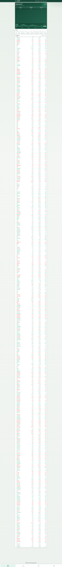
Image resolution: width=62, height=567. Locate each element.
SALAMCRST (18, 450)
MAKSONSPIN (18, 306)
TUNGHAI (18, 520)
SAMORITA (18, 454)
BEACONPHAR (19, 115)
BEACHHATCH (18, 114)
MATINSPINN (18, 310)
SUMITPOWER (18, 501)
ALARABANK (18, 65)
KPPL (17, 292)
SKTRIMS (18, 480)
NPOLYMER (18, 359)
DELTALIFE (18, 161)
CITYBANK (18, 143)
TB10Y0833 (18, 508)
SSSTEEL (18, 495)
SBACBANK (18, 458)
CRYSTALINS (18, 153)
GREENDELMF (18, 231)
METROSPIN (18, 322)
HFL (17, 239)
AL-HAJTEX (18, 64)
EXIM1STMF (18, 198)
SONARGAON (18, 487)
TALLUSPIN (18, 505)
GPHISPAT (18, 227)
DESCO (18, 164)
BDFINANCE (18, 107)
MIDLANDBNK (18, 326)
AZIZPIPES (18, 93)
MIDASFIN (18, 325)
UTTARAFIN (18, 534)
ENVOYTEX (18, 193)
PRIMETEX (18, 409)
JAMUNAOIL (18, 276)
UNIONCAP (18, 524)
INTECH (18, 264)
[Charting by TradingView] (17, 26)
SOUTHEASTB (18, 488)
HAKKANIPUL (18, 235)
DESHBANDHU (19, 165)
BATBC (17, 99)
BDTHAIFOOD (18, 111)
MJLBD (18, 331)
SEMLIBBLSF (18, 462)
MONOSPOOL (18, 338)
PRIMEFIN (18, 405)
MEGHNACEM (18, 314)
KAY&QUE (18, 284)
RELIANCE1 (18, 429)
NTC (17, 363)
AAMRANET (18, 40)
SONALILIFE (18, 483)
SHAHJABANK (18, 463)
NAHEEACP (18, 342)
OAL (17, 367)
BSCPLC (18, 131)
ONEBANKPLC (19, 371)
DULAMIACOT (18, 176)
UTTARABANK (18, 533)
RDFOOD (18, 425)
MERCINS (18, 321)
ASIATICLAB (18, 90)
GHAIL (17, 219)
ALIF (17, 66)
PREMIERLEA (18, 401)
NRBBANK (18, 360)
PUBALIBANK (18, 414)
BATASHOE (18, 98)
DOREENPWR (18, 172)
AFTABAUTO (18, 57)
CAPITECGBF (18, 136)
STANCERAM (18, 496)
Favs (45, 35)
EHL (17, 189)
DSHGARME (18, 173)
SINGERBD (18, 476)
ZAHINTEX (18, 545)
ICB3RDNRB (18, 247)
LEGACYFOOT (18, 296)
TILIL (17, 513)
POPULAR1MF (18, 392)
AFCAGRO (18, 56)
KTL (17, 293)
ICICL (17, 255)
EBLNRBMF (18, 185)
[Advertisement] (31, 16)
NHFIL (17, 354)
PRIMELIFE (18, 408)
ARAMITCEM (18, 85)
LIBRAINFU (18, 298)
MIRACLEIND (18, 327)
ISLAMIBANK (18, 268)
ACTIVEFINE (18, 52)
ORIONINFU (18, 372)
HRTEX (17, 240)
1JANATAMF (18, 37)
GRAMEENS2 (18, 230)
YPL (17, 542)
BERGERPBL (18, 118)
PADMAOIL (18, 376)
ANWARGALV (18, 74)
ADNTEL (18, 53)
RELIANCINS (18, 430)
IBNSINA (18, 243)
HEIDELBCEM (18, 238)
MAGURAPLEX (19, 305)
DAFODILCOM (18, 157)
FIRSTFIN (18, 209)
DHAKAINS (18, 169)
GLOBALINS (18, 223)
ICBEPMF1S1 (18, 251)
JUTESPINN (18, 281)
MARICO (18, 309)
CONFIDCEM (18, 148)
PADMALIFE (18, 375)
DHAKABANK (18, 168)
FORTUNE (18, 210)
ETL (17, 197)
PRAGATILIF (18, 397)
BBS (17, 102)
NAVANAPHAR (18, 346)
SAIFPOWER (18, 446)
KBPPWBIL (18, 285)
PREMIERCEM (18, 400)
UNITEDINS (18, 529)
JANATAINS (18, 277)
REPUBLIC (18, 434)
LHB (17, 297)
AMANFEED (18, 69)
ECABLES (18, 186)
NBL (17, 347)
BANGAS (18, 94)
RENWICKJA (18, 433)
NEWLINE (18, 351)
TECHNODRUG (19, 512)
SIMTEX (18, 475)
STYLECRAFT (18, 500)
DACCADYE (18, 156)
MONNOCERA (18, 335)
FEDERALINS (18, 205)
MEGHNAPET (18, 318)
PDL (17, 379)
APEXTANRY (18, 81)
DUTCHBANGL (19, 177)
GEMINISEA (18, 215)
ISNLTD (18, 272)
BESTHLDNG (18, 119)
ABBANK (18, 44)
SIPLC (17, 479)
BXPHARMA (18, 135)
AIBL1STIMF (18, 61)
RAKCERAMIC (18, 422)
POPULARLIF (18, 393)
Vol (40, 36)
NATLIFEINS (18, 343)
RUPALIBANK (18, 441)
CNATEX (18, 147)
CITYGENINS (18, 144)
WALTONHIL (18, 538)
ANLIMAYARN (18, 73)
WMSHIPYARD (18, 541)
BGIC (17, 122)
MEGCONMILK (19, 313)
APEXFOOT (18, 78)
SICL (17, 471)
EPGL (17, 194)
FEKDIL (18, 206)
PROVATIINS (18, 412)
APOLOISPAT (18, 82)
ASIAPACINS (18, 89)
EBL (17, 182)
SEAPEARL (18, 459)
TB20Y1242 (18, 509)
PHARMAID (18, 384)
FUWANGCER (18, 211)
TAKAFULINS (18, 504)
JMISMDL (18, 280)
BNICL (17, 124)
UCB (17, 521)
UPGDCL (18, 530)
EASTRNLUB (18, 181)
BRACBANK (18, 128)
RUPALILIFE (18, 443)
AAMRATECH (18, 41)
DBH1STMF (18, 160)
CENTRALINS (18, 140)
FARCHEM (18, 201)
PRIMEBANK (18, 404)
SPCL (17, 491)
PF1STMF (18, 383)
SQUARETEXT (18, 492)
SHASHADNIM (18, 466)
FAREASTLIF (18, 202)
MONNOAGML (18, 334)
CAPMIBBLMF (18, 139)
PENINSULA (18, 380)
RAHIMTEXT (18, 421)
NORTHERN (18, 356)
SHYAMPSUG (18, 470)
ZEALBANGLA (18, 546)
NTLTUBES (18, 364)
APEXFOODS (18, 77)
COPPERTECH (18, 151)
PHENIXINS (18, 385)
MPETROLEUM (19, 339)
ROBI (17, 437)
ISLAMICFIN (18, 269)
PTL (17, 413)
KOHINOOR (18, 289)
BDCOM (18, 106)
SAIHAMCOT (18, 447)
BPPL (17, 127)
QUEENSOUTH (19, 418)
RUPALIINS (18, 442)
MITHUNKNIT (18, 330)
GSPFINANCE (18, 234)
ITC (17, 273)
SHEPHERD (18, 467)
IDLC (17, 256)
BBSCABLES (18, 103)
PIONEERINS (18, 389)
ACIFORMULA (18, 48)
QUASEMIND (18, 417)
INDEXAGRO (18, 263)
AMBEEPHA (18, 70)
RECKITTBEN (18, 426)
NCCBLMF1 (18, 350)
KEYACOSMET (18, 288)
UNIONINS (18, 525)
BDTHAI (18, 110)
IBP (17, 244)
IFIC (17, 259)
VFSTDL (18, 537)
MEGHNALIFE (18, 317)
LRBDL (17, 302)
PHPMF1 (18, 388)
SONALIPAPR (18, 484)
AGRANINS (18, 60)
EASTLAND (18, 180)
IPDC (17, 267)
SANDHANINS (18, 455)
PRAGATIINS (18, 396)
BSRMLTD (18, 132)
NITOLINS (18, 355)
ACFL (17, 45)
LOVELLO (18, 301)
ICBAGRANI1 (18, 248)
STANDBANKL (18, 499)
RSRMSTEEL (18, 438)
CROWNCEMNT (19, 152)
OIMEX (17, 368)
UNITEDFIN (18, 528)
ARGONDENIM (19, 86)
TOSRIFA (18, 516)
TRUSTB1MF (18, 517)
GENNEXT (18, 218)
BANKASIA (18, 95)
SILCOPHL (18, 472)
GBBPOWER (18, 214)
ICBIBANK (18, 252)
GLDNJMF (18, 222)
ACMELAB (18, 49)
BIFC (17, 123)
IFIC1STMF (18, 260)
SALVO (17, 451)
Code (17, 36)
